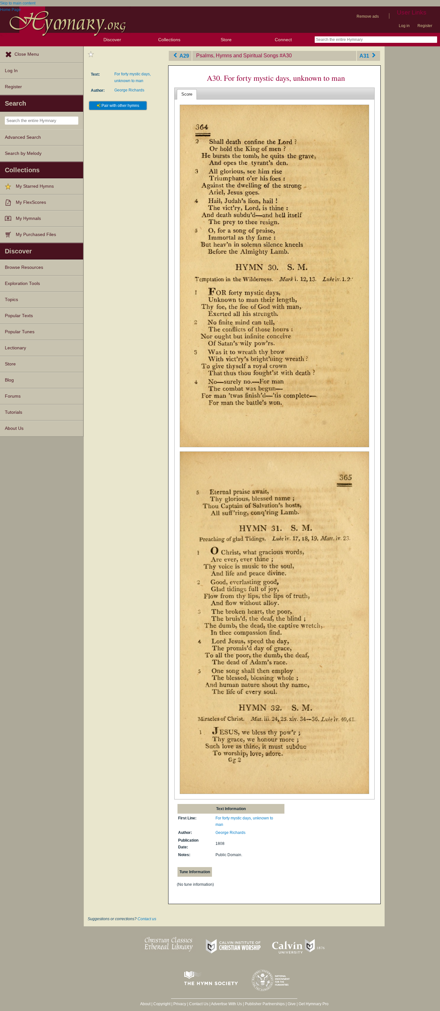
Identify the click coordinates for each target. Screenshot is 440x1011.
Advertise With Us (226, 1004)
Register (424, 26)
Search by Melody (23, 153)
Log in (404, 26)
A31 (364, 55)
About (145, 1004)
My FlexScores (31, 202)
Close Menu (26, 54)
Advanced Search (23, 137)
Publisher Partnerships (265, 1004)
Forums (13, 396)
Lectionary (15, 347)
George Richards (129, 90)
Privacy (179, 1004)
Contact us (147, 919)
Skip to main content (17, 3)
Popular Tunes (19, 331)
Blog (9, 380)
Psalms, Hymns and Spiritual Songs (237, 55)
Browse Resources (24, 267)
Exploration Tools (22, 283)
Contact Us (198, 1004)
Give (292, 1004)
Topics (11, 299)
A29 (183, 55)
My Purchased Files (36, 234)
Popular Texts (19, 315)
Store (226, 39)
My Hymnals (28, 218)
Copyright (161, 1004)
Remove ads (368, 16)
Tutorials (13, 412)
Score (186, 94)
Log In (11, 70)
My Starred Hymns (35, 186)
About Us (14, 428)
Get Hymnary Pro (314, 1004)
